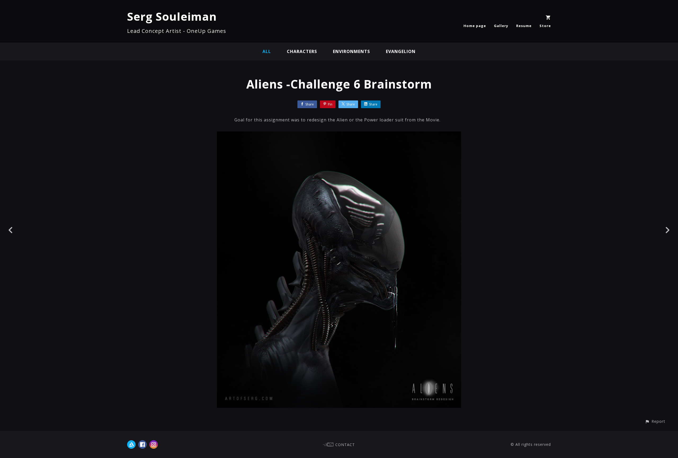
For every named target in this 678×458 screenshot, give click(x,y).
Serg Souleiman (172, 16)
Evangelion (401, 51)
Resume (524, 25)
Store (545, 25)
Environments (351, 51)
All (266, 51)
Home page (474, 25)
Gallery (501, 25)
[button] (655, 421)
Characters (302, 51)
